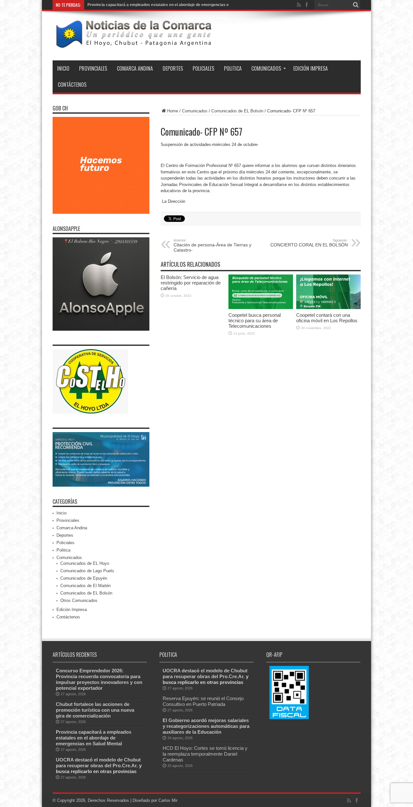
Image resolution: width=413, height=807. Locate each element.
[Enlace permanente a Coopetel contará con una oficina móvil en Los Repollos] (328, 307)
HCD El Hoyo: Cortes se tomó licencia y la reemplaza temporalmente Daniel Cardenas (205, 753)
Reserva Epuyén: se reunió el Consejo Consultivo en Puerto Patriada (203, 701)
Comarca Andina (135, 68)
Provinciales (93, 68)
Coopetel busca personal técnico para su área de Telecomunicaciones (254, 320)
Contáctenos (72, 84)
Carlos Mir (167, 800)
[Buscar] (356, 5)
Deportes (173, 68)
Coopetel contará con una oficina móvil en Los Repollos (327, 317)
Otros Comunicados (78, 600)
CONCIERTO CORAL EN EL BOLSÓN (309, 242)
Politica (233, 68)
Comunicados (266, 68)
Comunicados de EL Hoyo (84, 563)
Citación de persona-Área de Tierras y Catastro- (212, 245)
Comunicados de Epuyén (83, 578)
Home (172, 111)
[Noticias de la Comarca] (133, 44)
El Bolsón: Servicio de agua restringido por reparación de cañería (191, 282)
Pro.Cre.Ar (124, 765)
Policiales (203, 68)
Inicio (63, 68)
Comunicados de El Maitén (85, 585)
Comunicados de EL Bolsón (237, 111)
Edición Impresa (310, 68)
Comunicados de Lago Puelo (87, 570)
